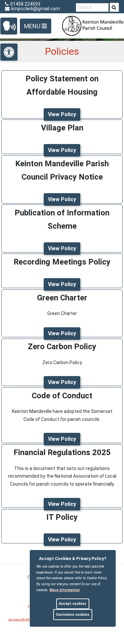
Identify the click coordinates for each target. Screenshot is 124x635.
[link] (114, 7)
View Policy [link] (62, 114)
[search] (114, 7)
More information (65, 590)
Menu (33, 26)
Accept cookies (72, 603)
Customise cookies (72, 614)
